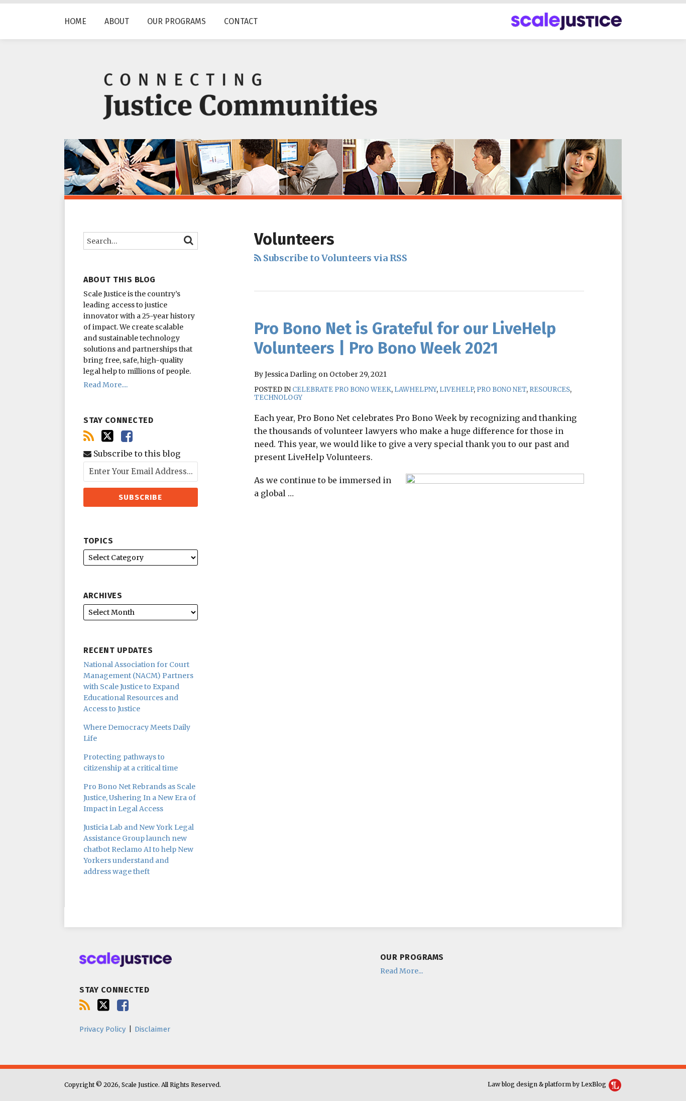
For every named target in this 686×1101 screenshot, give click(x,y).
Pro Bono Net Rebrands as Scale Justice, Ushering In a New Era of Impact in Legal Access (139, 797)
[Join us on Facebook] (127, 436)
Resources (549, 389)
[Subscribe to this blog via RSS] (88, 436)
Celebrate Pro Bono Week (341, 389)
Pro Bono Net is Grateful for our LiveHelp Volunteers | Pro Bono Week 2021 (405, 338)
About (116, 21)
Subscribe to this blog (135, 454)
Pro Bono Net (501, 389)
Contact (241, 21)
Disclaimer (152, 1029)
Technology (278, 397)
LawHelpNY (415, 389)
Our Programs (176, 21)
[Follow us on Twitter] (107, 436)
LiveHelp (456, 389)
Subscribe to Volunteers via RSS (334, 258)
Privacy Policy (102, 1029)
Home (75, 21)
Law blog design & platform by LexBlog (548, 1084)
